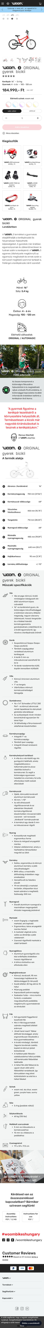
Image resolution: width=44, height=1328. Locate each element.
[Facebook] (17, 1308)
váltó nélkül (12, 111)
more (12, 156)
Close (22, 1326)
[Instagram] (22, 1308)
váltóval (32, 111)
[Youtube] (27, 1308)
